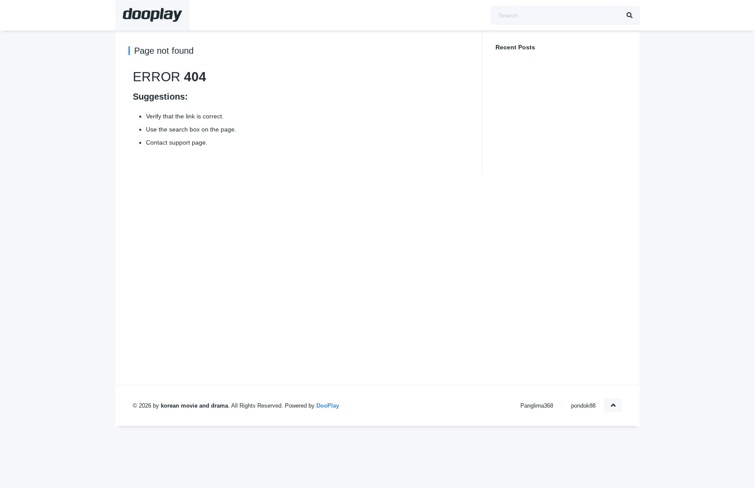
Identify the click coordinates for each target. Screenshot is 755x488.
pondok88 (583, 405)
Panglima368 (536, 405)
